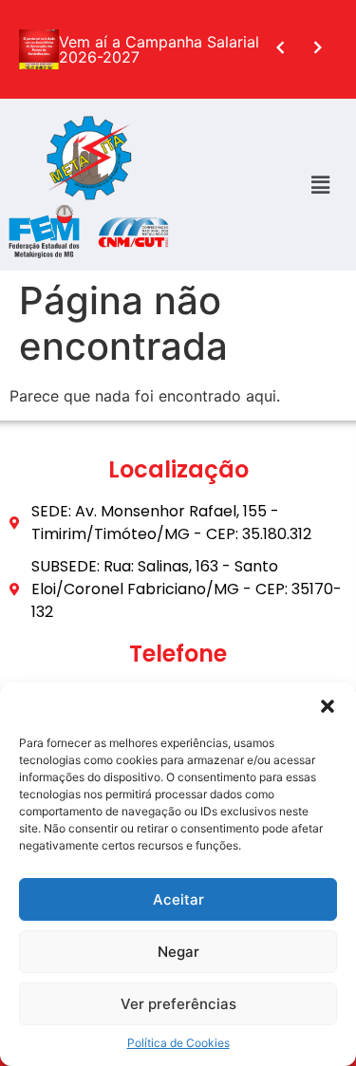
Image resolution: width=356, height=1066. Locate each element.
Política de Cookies (178, 1043)
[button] (327, 706)
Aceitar (178, 899)
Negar (178, 952)
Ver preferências (178, 1004)
